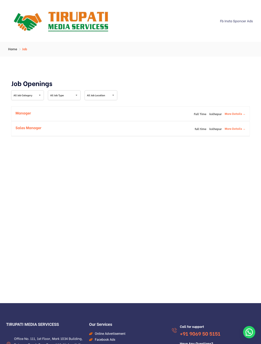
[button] (249, 332)
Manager (23, 112)
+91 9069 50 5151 (200, 333)
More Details (234, 113)
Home (12, 48)
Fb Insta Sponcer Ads (236, 20)
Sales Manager (28, 127)
